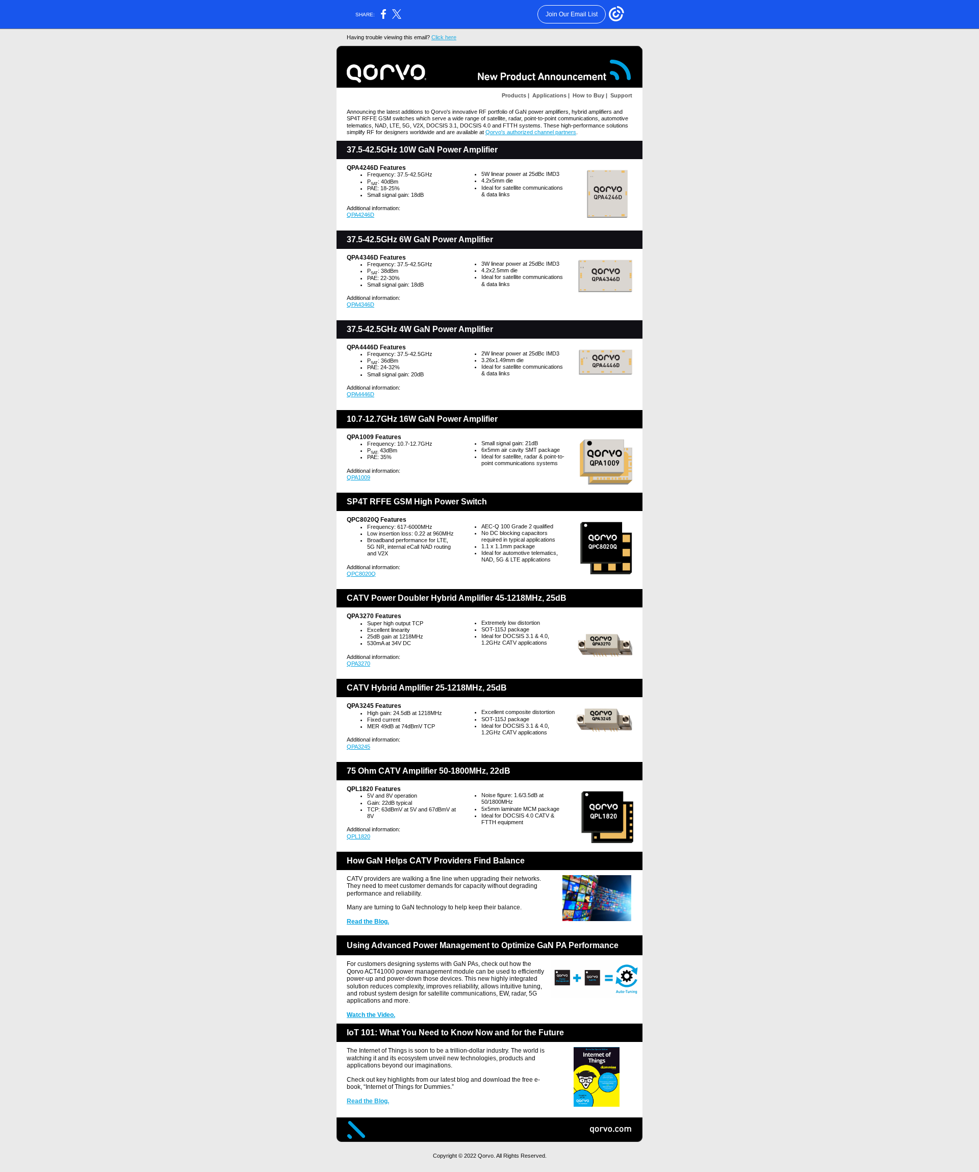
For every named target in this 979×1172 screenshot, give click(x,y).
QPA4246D (360, 215)
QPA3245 (358, 747)
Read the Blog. (368, 921)
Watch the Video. (371, 1014)
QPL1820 (358, 836)
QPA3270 (358, 663)
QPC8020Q (361, 574)
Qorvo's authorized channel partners (530, 132)
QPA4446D (360, 394)
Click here (443, 37)
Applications (548, 95)
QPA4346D (360, 304)
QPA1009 (358, 477)
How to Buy (587, 95)
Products (514, 95)
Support (620, 95)
